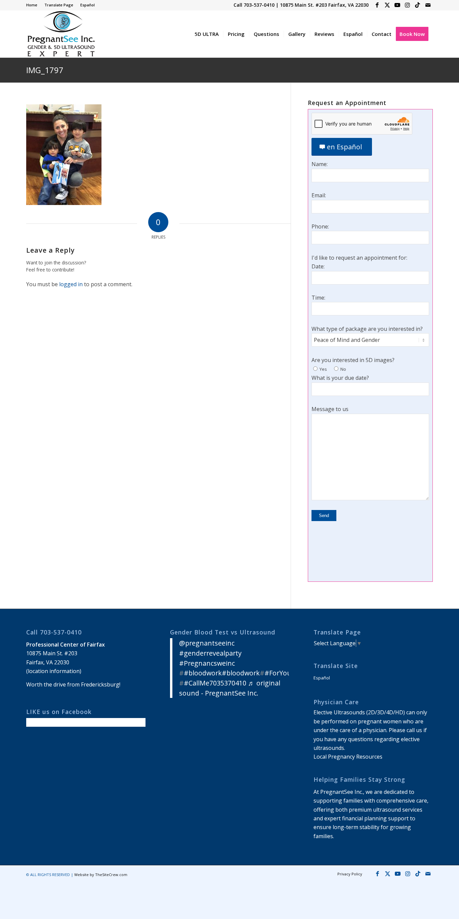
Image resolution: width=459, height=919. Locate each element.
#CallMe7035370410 (215, 682)
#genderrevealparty (210, 653)
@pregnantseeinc (207, 643)
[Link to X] (387, 5)
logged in (71, 284)
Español (87, 4)
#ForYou (277, 672)
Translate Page (58, 4)
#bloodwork (203, 672)
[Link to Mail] (428, 5)
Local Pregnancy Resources (348, 756)
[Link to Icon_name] (417, 5)
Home (31, 4)
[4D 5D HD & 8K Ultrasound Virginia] (60, 33)
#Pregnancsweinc (207, 663)
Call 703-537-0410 (254, 5)
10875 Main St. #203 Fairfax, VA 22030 (324, 5)
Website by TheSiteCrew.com (100, 874)
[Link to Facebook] (377, 5)
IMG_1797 (45, 69)
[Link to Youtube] (397, 5)
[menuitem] (33, 5)
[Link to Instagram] (407, 5)
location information (54, 671)
